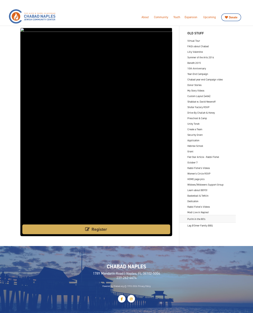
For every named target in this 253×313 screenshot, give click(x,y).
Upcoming (209, 17)
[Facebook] (122, 299)
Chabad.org (118, 286)
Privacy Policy (144, 286)
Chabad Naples (42, 16)
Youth (176, 17)
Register (99, 229)
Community (161, 17)
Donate (233, 17)
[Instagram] (131, 299)
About (145, 17)
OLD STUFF (195, 33)
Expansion (191, 17)
